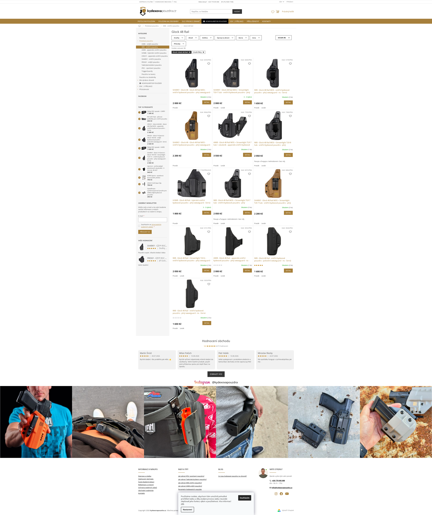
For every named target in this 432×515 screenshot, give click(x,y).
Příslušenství (144, 89)
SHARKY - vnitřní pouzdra (151, 59)
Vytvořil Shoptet (288, 510)
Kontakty (141, 493)
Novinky (142, 38)
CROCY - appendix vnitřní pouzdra (155, 56)
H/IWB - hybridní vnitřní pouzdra (154, 53)
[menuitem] (146, 21)
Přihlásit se (145, 232)
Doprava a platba (146, 2)
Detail (206, 102)
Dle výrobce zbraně (146, 80)
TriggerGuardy (147, 71)
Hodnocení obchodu (163, 2)
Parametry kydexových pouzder (190, 489)
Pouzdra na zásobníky (147, 77)
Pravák (175, 108)
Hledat (237, 11)
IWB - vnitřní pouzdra (150, 47)
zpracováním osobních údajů (151, 225)
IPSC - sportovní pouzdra (151, 68)
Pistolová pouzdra (146, 41)
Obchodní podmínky (146, 490)
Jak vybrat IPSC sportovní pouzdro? (191, 476)
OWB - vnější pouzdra (150, 44)
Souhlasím (244, 498)
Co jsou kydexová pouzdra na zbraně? (232, 476)
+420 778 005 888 (278, 480)
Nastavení (187, 509)
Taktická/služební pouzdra (152, 65)
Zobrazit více (216, 374)
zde (182, 504)
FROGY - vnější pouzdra (150, 62)
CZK (280, 2)
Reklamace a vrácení (146, 485)
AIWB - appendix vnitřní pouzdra (154, 50)
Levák (223, 108)
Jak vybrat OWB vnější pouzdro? (190, 486)
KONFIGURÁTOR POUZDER (152, 83)
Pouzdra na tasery (148, 74)
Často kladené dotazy (146, 482)
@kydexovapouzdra (225, 382)
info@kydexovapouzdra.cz (282, 488)
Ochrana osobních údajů (147, 487)
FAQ (175, 2)
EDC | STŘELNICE (145, 86)
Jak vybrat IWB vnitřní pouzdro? (190, 483)
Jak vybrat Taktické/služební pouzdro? (192, 479)
